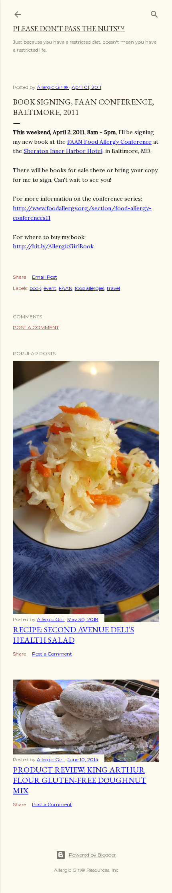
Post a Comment (36, 327)
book (35, 288)
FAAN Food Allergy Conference (109, 141)
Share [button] (19, 277)
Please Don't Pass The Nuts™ (69, 28)
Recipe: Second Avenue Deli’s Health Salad (73, 634)
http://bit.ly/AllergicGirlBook (53, 246)
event (50, 288)
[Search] (154, 12)
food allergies (89, 288)
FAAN (65, 288)
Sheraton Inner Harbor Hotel (63, 151)
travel (113, 288)
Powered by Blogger (92, 855)
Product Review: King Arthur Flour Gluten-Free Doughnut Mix (79, 780)
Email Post (44, 277)
